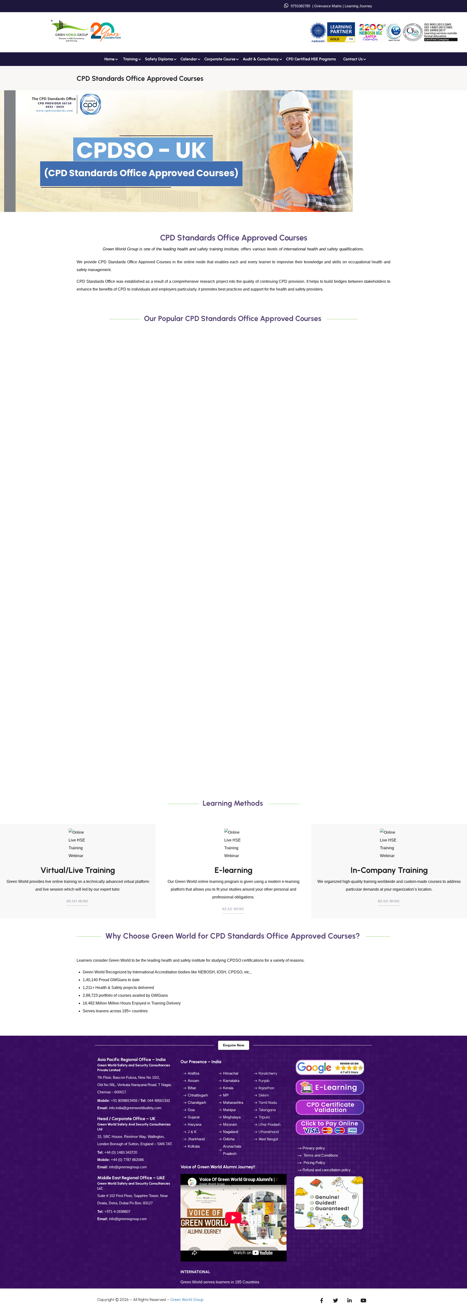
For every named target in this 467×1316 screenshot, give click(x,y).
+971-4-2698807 (117, 1211)
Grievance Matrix (328, 6)
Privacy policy (314, 1148)
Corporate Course (219, 59)
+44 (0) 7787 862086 (127, 1160)
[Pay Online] (331, 1127)
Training (130, 59)
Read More (96, 455)
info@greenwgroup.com (128, 1167)
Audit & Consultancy (261, 59)
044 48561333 (158, 1100)
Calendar (188, 59)
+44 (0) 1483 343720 (120, 1152)
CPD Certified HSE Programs (311, 59)
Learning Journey (358, 6)
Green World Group (187, 1299)
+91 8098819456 (124, 1100)
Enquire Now (233, 1045)
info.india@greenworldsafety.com (135, 1108)
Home (109, 59)
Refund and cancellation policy (327, 1170)
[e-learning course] (331, 1087)
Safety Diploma (159, 59)
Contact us (353, 59)
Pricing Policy (314, 1163)
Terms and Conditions (321, 1155)
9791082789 (300, 6)
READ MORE (78, 901)
